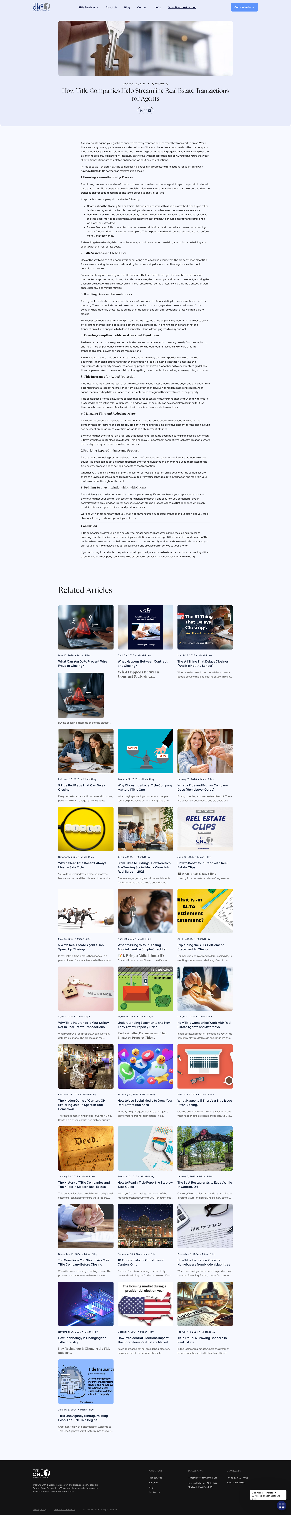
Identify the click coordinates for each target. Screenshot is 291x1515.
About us (153, 1482)
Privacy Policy (39, 1509)
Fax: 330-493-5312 (236, 1482)
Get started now (244, 7)
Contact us (154, 1492)
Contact (142, 7)
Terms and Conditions (64, 1509)
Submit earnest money (182, 7)
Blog (127, 7)
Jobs (158, 7)
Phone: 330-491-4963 (237, 1477)
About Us (111, 7)
